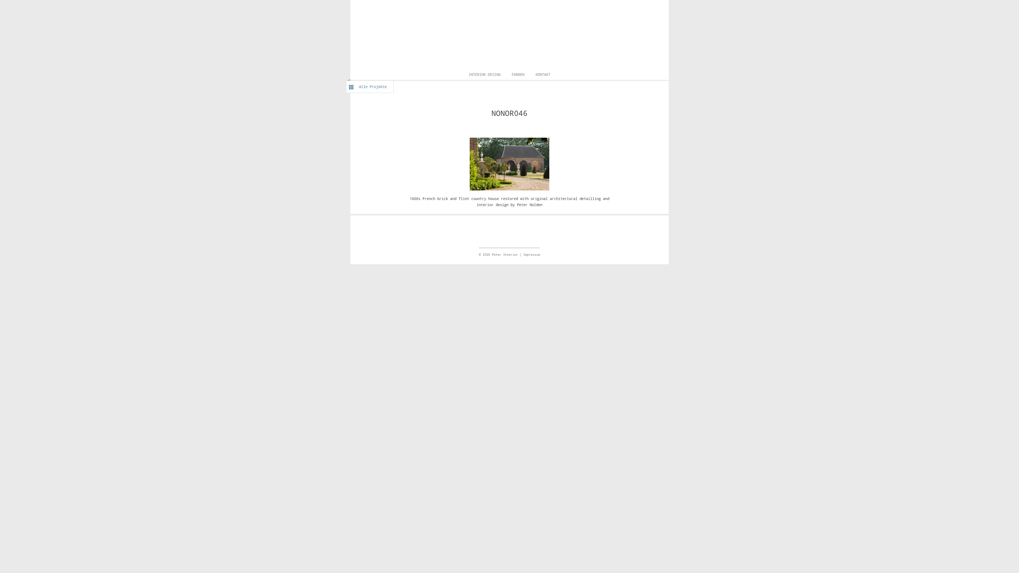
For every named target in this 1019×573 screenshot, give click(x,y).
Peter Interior (509, 6)
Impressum (531, 254)
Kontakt (543, 74)
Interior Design (484, 74)
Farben (518, 74)
